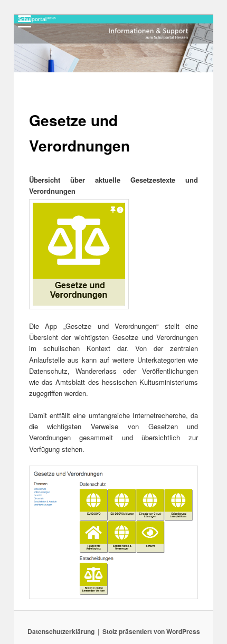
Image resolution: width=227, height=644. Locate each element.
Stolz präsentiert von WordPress (151, 631)
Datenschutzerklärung (60, 631)
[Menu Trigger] (25, 21)
